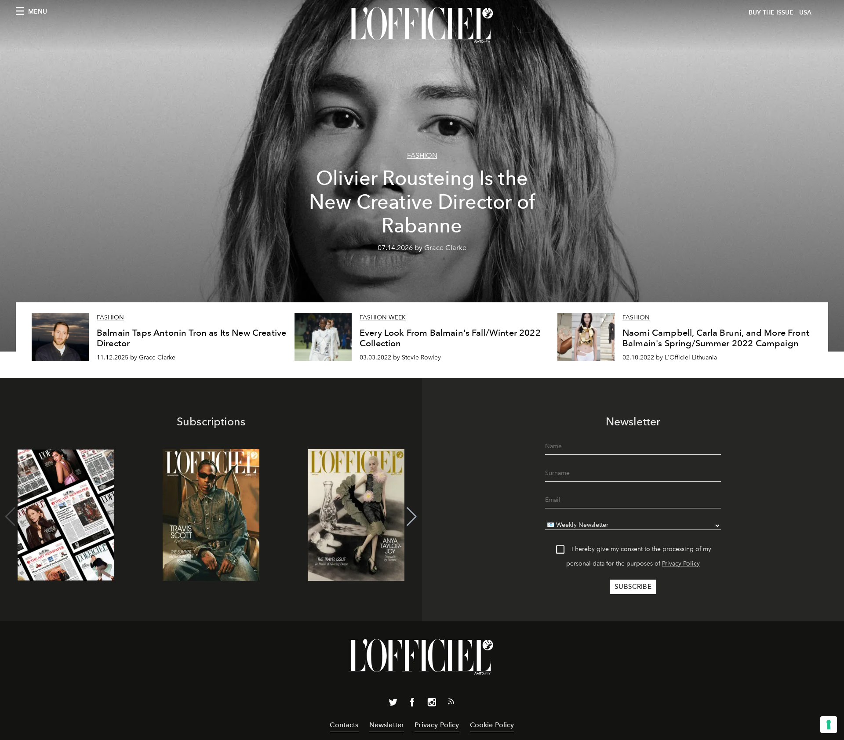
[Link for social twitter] (393, 704)
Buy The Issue (771, 12)
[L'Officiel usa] (422, 25)
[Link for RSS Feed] (451, 703)
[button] (412, 516)
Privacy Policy (681, 563)
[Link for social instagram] (431, 704)
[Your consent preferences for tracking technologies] (828, 724)
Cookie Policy (492, 725)
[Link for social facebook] (412, 704)
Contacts (344, 725)
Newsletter (386, 725)
